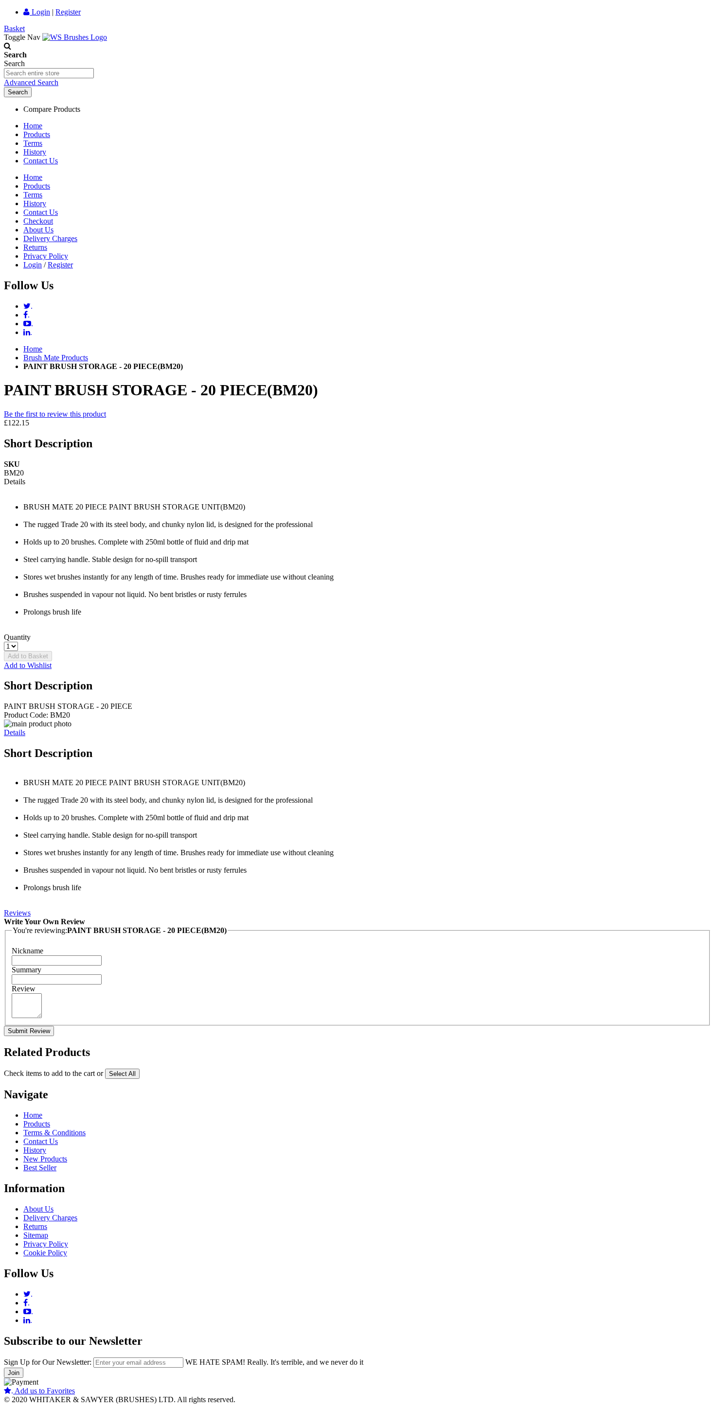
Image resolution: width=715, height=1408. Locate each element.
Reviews (17, 913)
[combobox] (49, 73)
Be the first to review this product (55, 414)
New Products (45, 1159)
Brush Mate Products (55, 357)
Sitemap (35, 1235)
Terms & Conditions (54, 1132)
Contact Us (40, 161)
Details (14, 732)
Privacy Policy (45, 256)
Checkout (38, 221)
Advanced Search (31, 82)
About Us (38, 230)
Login (40, 12)
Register (68, 12)
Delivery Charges (50, 238)
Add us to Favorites (43, 1391)
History (34, 152)
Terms (32, 143)
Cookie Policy (45, 1253)
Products (36, 134)
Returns (35, 247)
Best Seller (39, 1167)
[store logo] (74, 37)
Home (32, 126)
